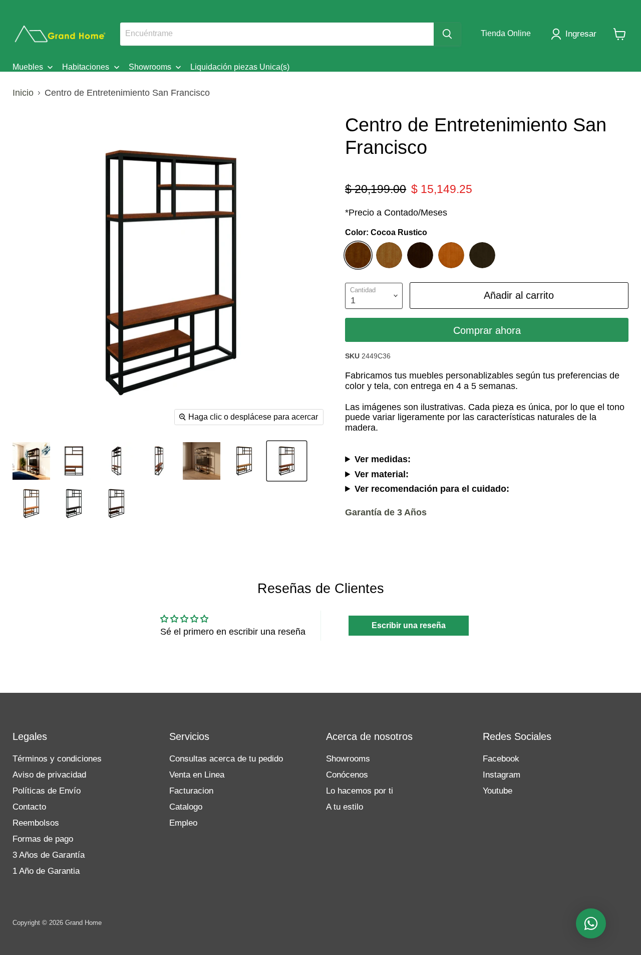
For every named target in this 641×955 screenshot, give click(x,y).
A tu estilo (344, 807)
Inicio (23, 93)
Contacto (29, 807)
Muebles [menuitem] (28, 67)
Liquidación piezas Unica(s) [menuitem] (239, 67)
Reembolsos (36, 823)
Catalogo (185, 807)
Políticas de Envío (47, 791)
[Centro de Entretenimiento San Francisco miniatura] (31, 461)
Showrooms (348, 758)
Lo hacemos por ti (359, 791)
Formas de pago (43, 839)
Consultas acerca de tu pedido (226, 758)
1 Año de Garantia (46, 871)
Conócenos (347, 775)
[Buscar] (447, 34)
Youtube (497, 791)
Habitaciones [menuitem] (85, 67)
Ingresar (580, 34)
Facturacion (191, 791)
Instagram (501, 775)
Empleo (183, 823)
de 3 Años (386, 512)
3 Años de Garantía (49, 855)
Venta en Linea (196, 775)
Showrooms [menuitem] (150, 67)
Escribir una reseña (409, 625)
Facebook (501, 758)
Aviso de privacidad (49, 775)
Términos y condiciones (57, 758)
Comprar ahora (487, 330)
